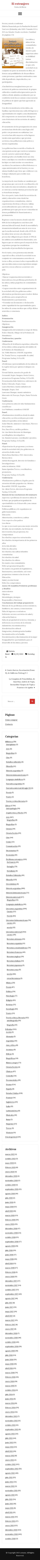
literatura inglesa (13, 956)
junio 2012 (9, 1482)
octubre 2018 (10, 1237)
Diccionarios (11, 851)
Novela (9, 916)
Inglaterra (10, 1102)
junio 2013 (9, 1442)
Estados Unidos (12, 1093)
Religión (9, 1000)
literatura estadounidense (17, 948)
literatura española (14, 943)
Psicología (10, 996)
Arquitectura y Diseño (14, 813)
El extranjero (20, 3)
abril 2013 (9, 1451)
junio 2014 (9, 1399)
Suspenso (10, 1124)
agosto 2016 (10, 1351)
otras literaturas (13, 978)
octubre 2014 (10, 1390)
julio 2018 (9, 1250)
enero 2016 (9, 1381)
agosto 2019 (10, 1194)
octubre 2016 (10, 1342)
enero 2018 (9, 1277)
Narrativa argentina (14, 784)
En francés (11, 862)
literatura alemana (14, 939)
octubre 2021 (10, 1159)
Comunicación (11, 846)
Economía (10, 855)
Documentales (11, 1080)
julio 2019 (9, 1198)
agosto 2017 (10, 1298)
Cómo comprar (11, 720)
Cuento (10, 911)
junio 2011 (9, 1504)
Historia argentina (13, 771)
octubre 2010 (10, 1539)
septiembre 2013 (11, 1429)
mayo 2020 (9, 1163)
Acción (8, 1032)
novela (9, 927)
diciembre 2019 (11, 1176)
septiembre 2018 (11, 1242)
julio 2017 (8, 1303)
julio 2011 (8, 1499)
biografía (10, 1025)
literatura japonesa (14, 965)
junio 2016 (9, 1359)
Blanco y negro (12, 1063)
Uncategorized (11, 1137)
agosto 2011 (10, 1495)
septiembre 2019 (11, 1189)
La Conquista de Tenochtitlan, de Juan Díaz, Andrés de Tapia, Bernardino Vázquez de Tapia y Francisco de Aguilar (22, 683)
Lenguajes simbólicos (14, 779)
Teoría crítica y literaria (15, 1018)
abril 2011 (9, 1512)
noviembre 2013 (11, 1421)
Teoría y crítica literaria (15, 801)
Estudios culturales (13, 762)
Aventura (9, 1049)
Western (9, 1132)
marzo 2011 (9, 1517)
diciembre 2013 (11, 1416)
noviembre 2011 (11, 1491)
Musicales (10, 1115)
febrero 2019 (10, 1220)
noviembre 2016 (11, 1338)
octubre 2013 (10, 1425)
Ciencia (9, 829)
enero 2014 (9, 1412)
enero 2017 (9, 1329)
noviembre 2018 (11, 1233)
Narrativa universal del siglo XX (18, 788)
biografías (11, 820)
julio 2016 (9, 1355)
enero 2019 (9, 1224)
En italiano (11, 871)
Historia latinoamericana (16, 775)
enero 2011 (9, 1525)
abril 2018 (9, 1263)
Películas (8, 1029)
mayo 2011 (9, 1508)
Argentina (10, 1041)
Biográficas (10, 1058)
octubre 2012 (10, 1464)
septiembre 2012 (11, 1469)
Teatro (8, 797)
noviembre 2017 (11, 1285)
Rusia (8, 1119)
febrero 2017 (10, 1325)
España (9, 1089)
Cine (8, 757)
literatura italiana (14, 961)
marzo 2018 (9, 1268)
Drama (8, 1084)
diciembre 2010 (11, 1530)
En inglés (10, 866)
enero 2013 (9, 1460)
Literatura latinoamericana (17, 920)
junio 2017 (9, 1307)
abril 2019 (9, 1211)
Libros (7, 806)
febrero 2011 (10, 1521)
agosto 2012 (10, 1473)
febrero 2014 (10, 1408)
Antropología (11, 808)
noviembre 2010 (11, 1534)
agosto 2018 (10, 1246)
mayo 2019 (9, 1207)
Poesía (8, 792)
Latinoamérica (12, 1111)
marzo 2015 (9, 1386)
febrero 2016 (10, 1377)
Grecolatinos (11, 884)
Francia (9, 1098)
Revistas (9, 1005)
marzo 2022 (10, 1154)
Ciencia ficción (12, 833)
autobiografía (12, 1020)
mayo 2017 (9, 1311)
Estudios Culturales (13, 875)
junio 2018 (9, 1255)
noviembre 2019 (11, 1180)
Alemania (9, 1036)
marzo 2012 (9, 1486)
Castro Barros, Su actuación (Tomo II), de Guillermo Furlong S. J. (20, 671)
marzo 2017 (9, 1320)
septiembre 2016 (11, 1346)
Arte (8, 749)
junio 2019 (9, 1202)
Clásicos (9, 1071)
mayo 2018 (9, 1259)
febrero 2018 (10, 1272)
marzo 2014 (10, 1403)
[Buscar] (32, 701)
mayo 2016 (9, 1364)
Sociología (10, 1009)
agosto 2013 (10, 1434)
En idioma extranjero (14, 859)
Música (9, 983)
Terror (8, 1128)
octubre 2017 (10, 1290)
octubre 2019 (10, 1185)
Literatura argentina (14, 909)
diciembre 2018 (11, 1228)
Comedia (9, 1076)
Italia (8, 1106)
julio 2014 (9, 1394)
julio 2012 (9, 1477)
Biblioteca (9, 742)
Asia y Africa (11, 1045)
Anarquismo (11, 744)
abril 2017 (9, 1316)
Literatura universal (14, 932)
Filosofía (9, 766)
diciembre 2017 (11, 1281)
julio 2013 (9, 1438)
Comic (8, 842)
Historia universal (13, 897)
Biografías (10, 753)
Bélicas (8, 1054)
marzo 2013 (9, 1456)
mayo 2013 (9, 1447)
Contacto (9, 724)
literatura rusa (12, 970)
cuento (9, 923)
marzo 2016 (9, 1373)
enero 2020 (9, 1172)
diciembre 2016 (11, 1333)
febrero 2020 (10, 1167)
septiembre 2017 (11, 1294)
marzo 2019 (10, 1215)
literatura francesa (14, 952)
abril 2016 (9, 1368)
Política (9, 991)
